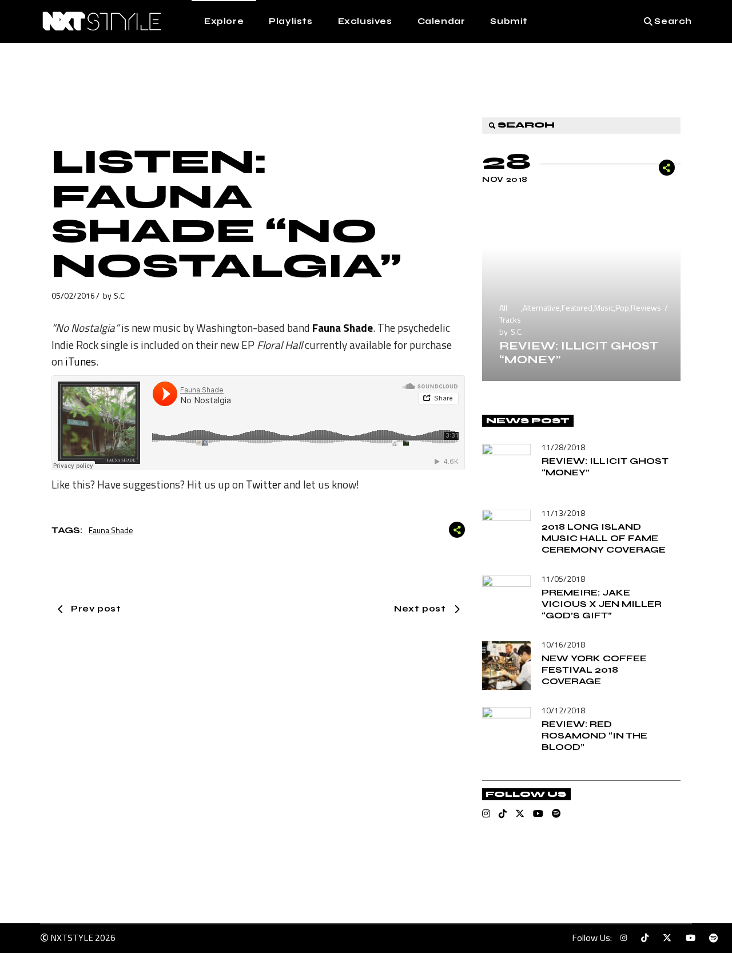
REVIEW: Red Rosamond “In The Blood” (594, 735)
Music (604, 307)
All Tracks (510, 313)
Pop (622, 307)
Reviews (646, 307)
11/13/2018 (563, 513)
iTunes (80, 361)
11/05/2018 (563, 579)
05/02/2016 (73, 295)
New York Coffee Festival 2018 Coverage (594, 669)
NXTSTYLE (71, 937)
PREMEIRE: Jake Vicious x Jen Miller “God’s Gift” (602, 604)
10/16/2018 (563, 644)
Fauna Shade (111, 530)
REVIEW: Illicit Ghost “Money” (578, 353)
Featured (577, 307)
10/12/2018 (563, 710)
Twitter (263, 484)
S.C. (120, 295)
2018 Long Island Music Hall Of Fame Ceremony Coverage (604, 538)
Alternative (541, 307)
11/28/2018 (563, 447)
